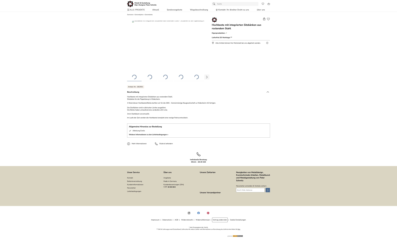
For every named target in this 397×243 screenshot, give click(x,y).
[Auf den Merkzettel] (268, 19)
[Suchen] (214, 4)
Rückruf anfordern (166, 144)
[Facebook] (198, 213)
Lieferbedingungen (134, 191)
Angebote (167, 178)
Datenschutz (167, 220)
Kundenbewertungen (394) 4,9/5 (173, 185)
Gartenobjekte (139, 15)
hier (239, 229)
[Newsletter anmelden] (268, 190)
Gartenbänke (149, 15)
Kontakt (130, 178)
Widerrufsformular (203, 220)
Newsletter (131, 188)
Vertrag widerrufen (220, 220)
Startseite (130, 15)
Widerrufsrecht (187, 220)
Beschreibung (133, 92)
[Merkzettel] (263, 4)
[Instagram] (189, 213)
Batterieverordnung (134, 181)
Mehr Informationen (139, 144)
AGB (176, 220)
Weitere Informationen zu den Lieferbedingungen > (148, 134)
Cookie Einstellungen (238, 220)
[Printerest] (208, 213)
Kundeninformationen (135, 184)
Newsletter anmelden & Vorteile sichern (251, 186)
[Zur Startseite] (142, 4)
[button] (264, 19)
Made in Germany (170, 181)
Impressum (155, 220)
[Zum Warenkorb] (268, 4)
